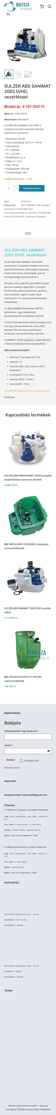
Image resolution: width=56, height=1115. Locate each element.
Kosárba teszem (31, 188)
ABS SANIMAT (28, 205)
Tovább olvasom (28, 540)
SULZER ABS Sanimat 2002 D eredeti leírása (26, 391)
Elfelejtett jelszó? (12, 767)
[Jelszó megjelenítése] (48, 751)
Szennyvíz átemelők (36, 216)
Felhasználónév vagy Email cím (25, 731)
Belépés (10, 759)
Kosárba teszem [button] (28, 471)
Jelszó (12, 745)
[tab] (28, 233)
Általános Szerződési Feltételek (34, 1109)
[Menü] (8, 14)
